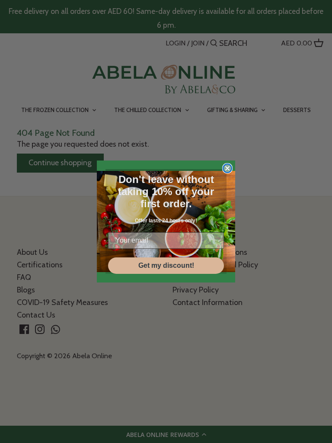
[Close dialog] (227, 168)
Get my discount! (166, 265)
